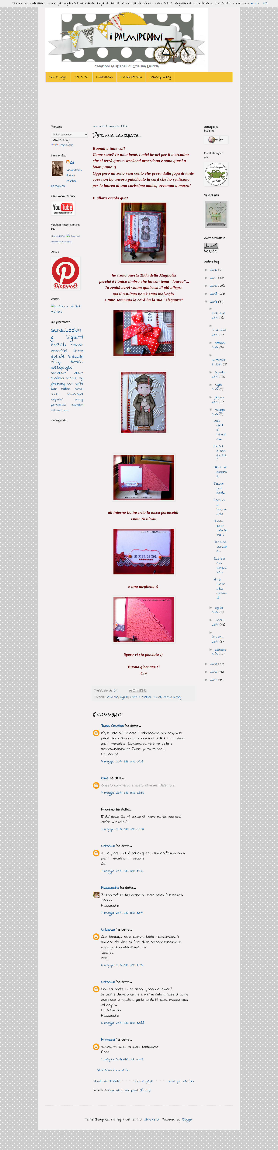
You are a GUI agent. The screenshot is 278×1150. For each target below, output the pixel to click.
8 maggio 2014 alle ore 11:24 (122, 965)
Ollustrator (152, 1119)
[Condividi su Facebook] (141, 690)
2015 (214, 294)
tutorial (77, 362)
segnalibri (57, 399)
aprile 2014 (217, 610)
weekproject (62, 367)
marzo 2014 (218, 623)
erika (104, 778)
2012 (214, 672)
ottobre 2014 (219, 345)
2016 (214, 286)
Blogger (187, 1119)
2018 (214, 270)
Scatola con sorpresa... (220, 565)
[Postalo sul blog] (134, 690)
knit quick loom (59, 410)
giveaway (57, 383)
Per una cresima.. (220, 472)
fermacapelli (75, 394)
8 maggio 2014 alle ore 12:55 (122, 1023)
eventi (158, 697)
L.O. (70, 383)
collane (77, 345)
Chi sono (81, 77)
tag (81, 378)
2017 (214, 278)
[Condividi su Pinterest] (145, 690)
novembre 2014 (219, 333)
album (78, 373)
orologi (79, 399)
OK (265, 3)
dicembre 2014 (218, 316)
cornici (79, 389)
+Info (255, 3)
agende (58, 356)
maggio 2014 (218, 412)
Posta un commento (113, 1070)
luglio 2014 (217, 387)
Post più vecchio (181, 1081)
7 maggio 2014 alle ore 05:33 (122, 793)
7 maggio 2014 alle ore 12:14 (122, 913)
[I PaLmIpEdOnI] (68, 236)
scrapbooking (172, 697)
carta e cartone (141, 697)
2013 (214, 664)
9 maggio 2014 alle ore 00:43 (122, 1059)
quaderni (57, 378)
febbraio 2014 (218, 640)
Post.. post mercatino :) (220, 528)
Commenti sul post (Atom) (129, 1090)
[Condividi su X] (138, 690)
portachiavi (58, 404)
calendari (77, 404)
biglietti (124, 697)
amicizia (112, 697)
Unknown (108, 846)
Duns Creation (112, 726)
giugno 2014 (218, 400)
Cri (116, 690)
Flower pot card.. (219, 488)
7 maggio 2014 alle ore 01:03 (122, 761)
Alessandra (110, 888)
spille (79, 383)
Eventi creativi (131, 77)
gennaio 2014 (219, 652)
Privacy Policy (160, 77)
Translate (66, 145)
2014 (214, 302)
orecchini (59, 351)
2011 (214, 680)
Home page (58, 77)
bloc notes (60, 389)
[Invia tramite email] (130, 690)
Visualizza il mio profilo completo (66, 178)
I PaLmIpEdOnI (58, 236)
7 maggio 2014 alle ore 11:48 (122, 871)
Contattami (104, 77)
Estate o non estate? (220, 453)
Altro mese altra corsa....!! (220, 589)
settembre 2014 (218, 362)
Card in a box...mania (220, 507)
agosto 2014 (218, 375)
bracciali (75, 356)
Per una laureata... (220, 547)
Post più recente (107, 1081)
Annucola (108, 1040)
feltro (78, 351)
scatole (71, 378)
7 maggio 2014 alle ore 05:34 (122, 829)
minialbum (58, 373)
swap (56, 362)
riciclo (54, 394)
